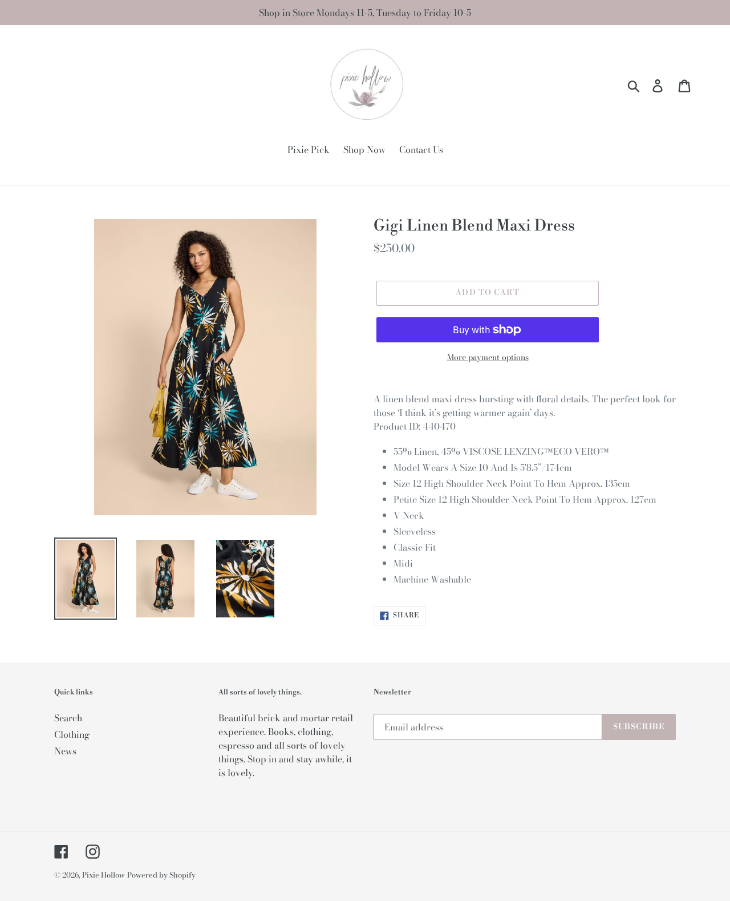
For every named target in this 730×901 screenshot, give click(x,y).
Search (68, 718)
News (65, 751)
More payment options (488, 357)
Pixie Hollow (103, 874)
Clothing (72, 734)
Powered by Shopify (161, 874)
